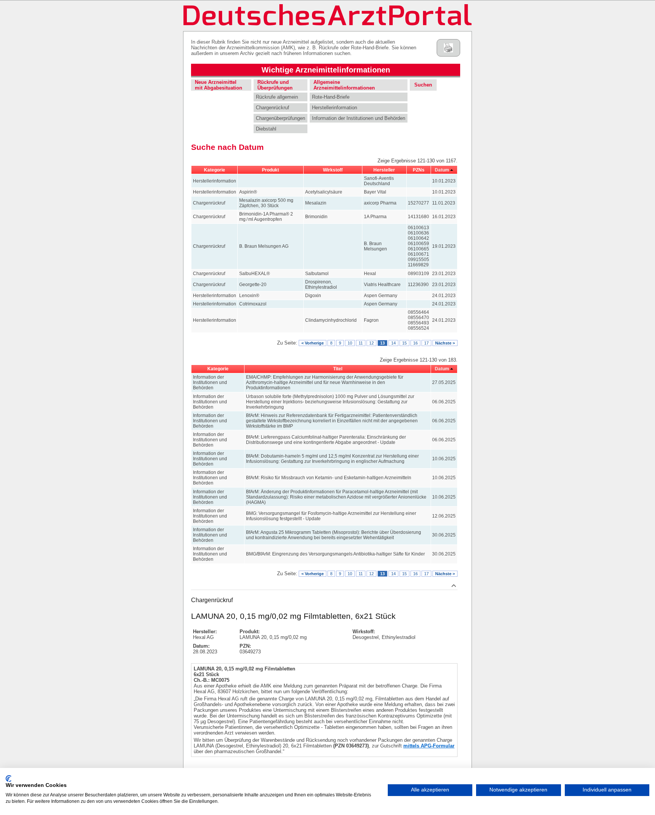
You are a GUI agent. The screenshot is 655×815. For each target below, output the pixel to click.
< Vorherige (312, 343)
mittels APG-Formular (428, 746)
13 (382, 343)
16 (415, 343)
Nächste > (445, 343)
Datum (442, 170)
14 (393, 343)
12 (371, 343)
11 (361, 343)
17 (426, 343)
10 (350, 343)
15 (404, 343)
